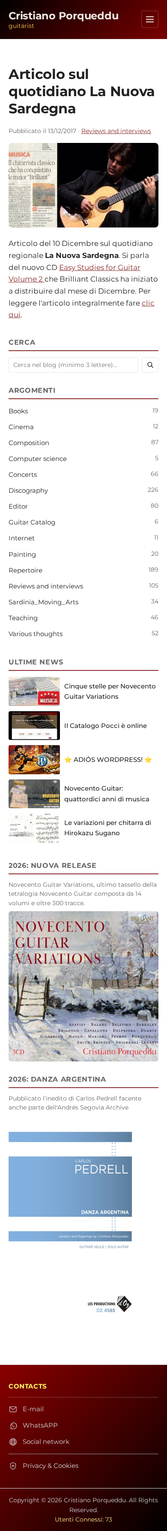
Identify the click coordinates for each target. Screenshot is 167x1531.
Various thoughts (36, 634)
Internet (22, 538)
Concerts (23, 474)
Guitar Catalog (32, 522)
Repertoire (25, 570)
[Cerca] (150, 365)
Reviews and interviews (116, 131)
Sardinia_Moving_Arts (43, 602)
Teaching (23, 618)
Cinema (21, 427)
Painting (22, 554)
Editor (18, 506)
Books (18, 411)
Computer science (38, 459)
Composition (29, 443)
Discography (28, 490)
